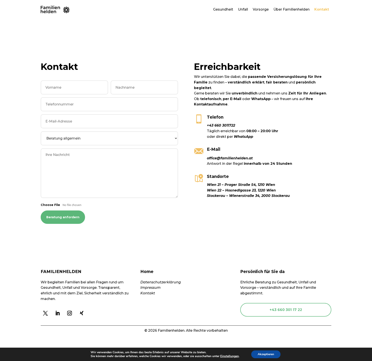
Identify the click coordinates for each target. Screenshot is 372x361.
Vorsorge (261, 9)
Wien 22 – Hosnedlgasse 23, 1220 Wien (241, 190)
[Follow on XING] (81, 313)
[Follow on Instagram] (69, 313)
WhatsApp (243, 137)
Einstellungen (229, 356)
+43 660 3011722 (221, 125)
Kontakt (321, 9)
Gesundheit (223, 9)
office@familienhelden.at (230, 158)
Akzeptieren (266, 354)
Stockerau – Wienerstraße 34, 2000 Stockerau (248, 196)
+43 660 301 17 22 (286, 310)
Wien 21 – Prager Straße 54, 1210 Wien (241, 185)
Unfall (243, 9)
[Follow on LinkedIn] (57, 313)
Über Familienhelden (291, 9)
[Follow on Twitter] (45, 313)
